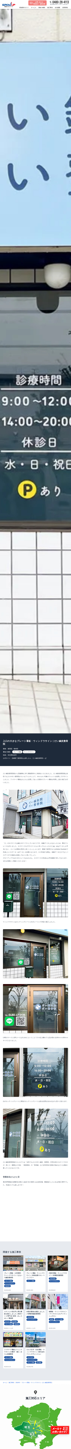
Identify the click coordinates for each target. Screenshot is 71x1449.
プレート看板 (17, 752)
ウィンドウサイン (29, 752)
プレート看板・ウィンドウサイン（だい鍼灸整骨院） (37, 1382)
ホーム (5, 1382)
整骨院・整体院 (13, 749)
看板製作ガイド (24, 7)
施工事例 (50, 7)
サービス (33, 7)
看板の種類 (41, 7)
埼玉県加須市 (12, 755)
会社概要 (57, 7)
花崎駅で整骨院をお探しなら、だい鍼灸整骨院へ (28, 758)
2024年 (18, 1382)
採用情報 (65, 7)
